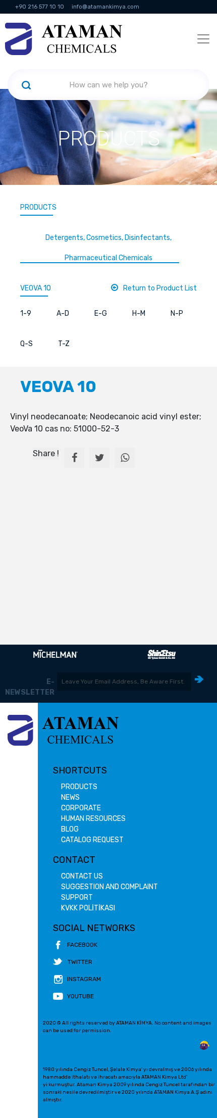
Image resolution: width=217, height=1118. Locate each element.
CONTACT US (82, 876)
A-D (63, 313)
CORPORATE (81, 808)
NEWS (70, 797)
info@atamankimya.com (105, 7)
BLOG (70, 829)
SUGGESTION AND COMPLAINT (109, 887)
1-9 (25, 313)
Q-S (26, 343)
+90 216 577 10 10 (39, 7)
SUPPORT (77, 897)
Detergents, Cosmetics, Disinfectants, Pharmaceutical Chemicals (108, 247)
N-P (177, 313)
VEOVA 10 (35, 288)
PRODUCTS (38, 207)
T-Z (64, 343)
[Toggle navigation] (203, 38)
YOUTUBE (80, 996)
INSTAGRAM (84, 979)
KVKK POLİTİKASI (88, 908)
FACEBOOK (82, 944)
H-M (138, 313)
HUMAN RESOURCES (93, 818)
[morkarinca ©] (204, 1046)
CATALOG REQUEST (92, 840)
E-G (100, 313)
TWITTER (80, 961)
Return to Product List (160, 288)
